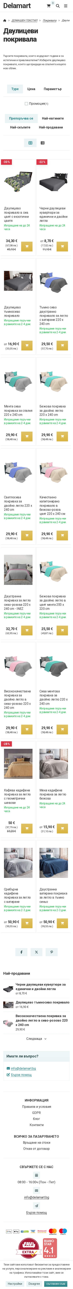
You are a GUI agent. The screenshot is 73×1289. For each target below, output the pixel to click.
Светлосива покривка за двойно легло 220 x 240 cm (18, 503)
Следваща (34, 1039)
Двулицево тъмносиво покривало (12, 311)
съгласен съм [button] (55, 1283)
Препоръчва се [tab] (21, 118)
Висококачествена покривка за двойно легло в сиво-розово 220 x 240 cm (17, 699)
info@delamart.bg (23, 1068)
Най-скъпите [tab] (20, 127)
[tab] (30, 143)
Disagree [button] (34, 1283)
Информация (36, 1100)
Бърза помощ (21, 1075)
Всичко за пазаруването (36, 1136)
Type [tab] (15, 89)
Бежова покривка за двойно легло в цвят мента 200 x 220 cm (53, 602)
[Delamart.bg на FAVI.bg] (29, 1248)
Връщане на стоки (36, 1143)
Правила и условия (36, 1107)
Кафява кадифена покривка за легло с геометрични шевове (17, 796)
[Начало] (4, 20)
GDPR (36, 1113)
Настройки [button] (15, 1283)
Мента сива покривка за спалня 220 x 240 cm (18, 410)
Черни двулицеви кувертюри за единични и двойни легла (54, 214)
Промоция (38, 104)
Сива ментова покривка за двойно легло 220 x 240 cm (54, 697)
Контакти (37, 1125)
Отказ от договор (36, 1149)
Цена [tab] (31, 89)
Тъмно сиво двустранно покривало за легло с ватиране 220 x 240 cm (54, 315)
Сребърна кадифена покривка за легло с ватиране (17, 895)
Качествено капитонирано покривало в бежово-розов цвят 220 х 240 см (52, 505)
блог (36, 1119)
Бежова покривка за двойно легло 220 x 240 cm (53, 410)
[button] (26, 246)
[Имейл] (36, 1190)
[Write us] (36, 1205)
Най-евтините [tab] (53, 118)
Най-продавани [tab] (51, 127)
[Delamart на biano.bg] (50, 1248)
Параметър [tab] (53, 89)
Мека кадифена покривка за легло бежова (53, 794)
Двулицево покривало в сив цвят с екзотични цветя (16, 214)
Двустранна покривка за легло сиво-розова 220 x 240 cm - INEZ (17, 602)
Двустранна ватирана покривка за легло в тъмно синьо (53, 895)
